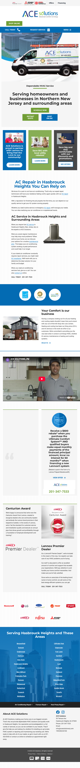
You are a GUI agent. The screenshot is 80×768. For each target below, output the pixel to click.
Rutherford (21, 688)
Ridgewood (21, 684)
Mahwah (59, 668)
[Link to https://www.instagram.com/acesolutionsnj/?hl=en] (63, 712)
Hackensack (59, 660)
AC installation (16, 258)
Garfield (59, 656)
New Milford (21, 672)
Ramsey (21, 680)
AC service (30, 225)
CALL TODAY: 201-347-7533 (21, 277)
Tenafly (59, 692)
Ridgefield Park (59, 680)
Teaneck (21, 692)
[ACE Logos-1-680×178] (40, 9)
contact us (18, 273)
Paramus (59, 676)
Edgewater (59, 648)
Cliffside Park (59, 644)
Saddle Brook (59, 688)
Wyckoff (59, 696)
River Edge (59, 684)
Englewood (21, 652)
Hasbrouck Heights (21, 664)
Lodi (59, 664)
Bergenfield (21, 644)
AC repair (65, 194)
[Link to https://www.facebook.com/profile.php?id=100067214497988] (58, 712)
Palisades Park (21, 676)
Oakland (59, 672)
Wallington (21, 696)
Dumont (21, 648)
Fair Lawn (59, 652)
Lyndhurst (20, 668)
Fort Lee (21, 656)
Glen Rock (21, 660)
